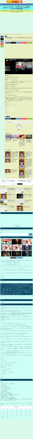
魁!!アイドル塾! (3, 373)
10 (16, 411)
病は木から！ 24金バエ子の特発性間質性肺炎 (8, 397)
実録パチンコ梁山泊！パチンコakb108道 (7, 395)
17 (16, 413)
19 (25, 413)
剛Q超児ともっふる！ (4, 367)
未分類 (6, 149)
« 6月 (1, 417)
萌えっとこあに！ (3, 275)
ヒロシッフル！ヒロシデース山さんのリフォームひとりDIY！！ (9, 362)
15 (7, 413)
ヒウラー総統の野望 (3, 370)
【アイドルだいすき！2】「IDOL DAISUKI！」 (8, 383)
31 (16, 416)
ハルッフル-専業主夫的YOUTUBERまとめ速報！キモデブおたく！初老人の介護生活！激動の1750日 (14, 333)
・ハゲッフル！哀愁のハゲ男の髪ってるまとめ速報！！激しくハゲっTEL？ (11, 264)
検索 (1, 232)
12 (25, 411)
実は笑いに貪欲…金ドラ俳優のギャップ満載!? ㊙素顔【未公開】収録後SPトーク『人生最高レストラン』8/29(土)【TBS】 (16, 403)
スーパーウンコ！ (3, 321)
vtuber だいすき (3, 384)
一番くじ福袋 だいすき (4, 391)
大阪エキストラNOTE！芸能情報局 (6, 393)
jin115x (18, 129)
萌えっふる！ (2, 359)
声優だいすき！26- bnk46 (5, 392)
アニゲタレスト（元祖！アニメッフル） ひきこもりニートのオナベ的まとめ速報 (12, 268)
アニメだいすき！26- (4, 385)
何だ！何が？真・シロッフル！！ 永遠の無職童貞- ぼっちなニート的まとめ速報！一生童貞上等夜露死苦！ (16, 326)
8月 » (4, 417)
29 (7, 416)
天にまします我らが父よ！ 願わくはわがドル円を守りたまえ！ (10, 394)
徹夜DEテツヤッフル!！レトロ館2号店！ (6, 365)
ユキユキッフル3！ (3, 357)
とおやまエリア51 (3, 390)
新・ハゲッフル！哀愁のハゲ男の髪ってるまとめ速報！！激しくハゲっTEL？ (11, 323)
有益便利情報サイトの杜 (4, 396)
